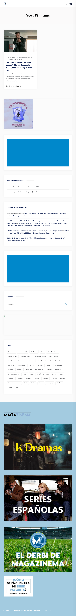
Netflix (37, 378)
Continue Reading (12, 86)
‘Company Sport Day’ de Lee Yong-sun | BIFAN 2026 (24, 192)
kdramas (20, 378)
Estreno (49, 369)
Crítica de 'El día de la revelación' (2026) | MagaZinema (26, 238)
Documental (59, 365)
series (33, 383)
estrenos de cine (13, 374)
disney (49, 365)
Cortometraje (21, 365)
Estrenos (19, 59)
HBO (31, 374)
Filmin (25, 374)
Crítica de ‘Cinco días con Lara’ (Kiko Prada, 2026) (23, 187)
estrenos (58, 369)
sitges (41, 383)
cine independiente (56, 360)
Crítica (32, 365)
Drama (19, 369)
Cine (9, 59)
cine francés (42, 360)
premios (63, 378)
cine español (53, 356)
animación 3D (22, 352)
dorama (10, 369)
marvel (28, 378)
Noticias (45, 378)
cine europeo (30, 360)
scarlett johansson (14, 383)
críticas (40, 365)
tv (17, 387)
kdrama (10, 378)
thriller (59, 383)
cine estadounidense (15, 360)
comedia (11, 365)
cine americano (53, 352)
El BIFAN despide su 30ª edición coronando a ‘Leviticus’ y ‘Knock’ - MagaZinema (34, 231)
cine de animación (40, 356)
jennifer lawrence (43, 374)
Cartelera (34, 352)
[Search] (67, 302)
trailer (10, 387)
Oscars (54, 378)
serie (25, 383)
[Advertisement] (38, 152)
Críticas (13, 59)
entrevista (28, 369)
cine (42, 352)
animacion (11, 352)
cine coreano (25, 356)
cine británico (12, 356)
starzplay (50, 383)
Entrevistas (39, 369)
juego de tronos (57, 374)
